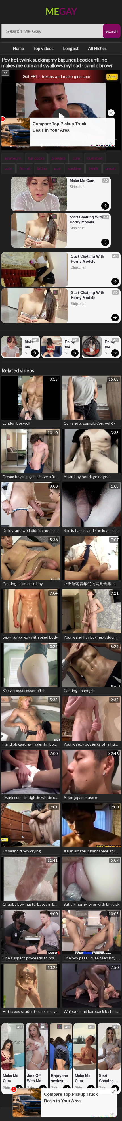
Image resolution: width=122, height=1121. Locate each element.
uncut (111, 168)
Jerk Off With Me (34, 1078)
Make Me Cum (82, 181)
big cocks (36, 158)
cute (8, 168)
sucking (74, 168)
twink (93, 168)
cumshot (95, 158)
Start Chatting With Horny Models (87, 219)
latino (42, 168)
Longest (71, 48)
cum (76, 158)
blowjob (59, 158)
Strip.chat (77, 187)
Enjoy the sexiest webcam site (71, 345)
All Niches (97, 48)
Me (61, 11)
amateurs (12, 158)
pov (57, 168)
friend (25, 168)
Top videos (43, 48)
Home (18, 48)
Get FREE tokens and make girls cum (56, 76)
